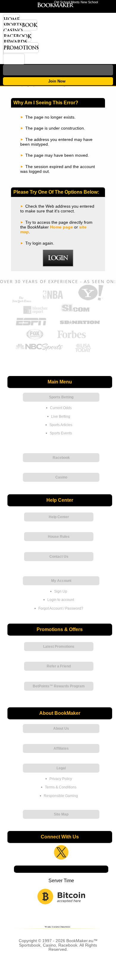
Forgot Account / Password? (60, 608)
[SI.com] (75, 313)
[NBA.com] (52, 300)
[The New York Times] (21, 301)
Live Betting (60, 416)
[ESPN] (31, 325)
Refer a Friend (59, 666)
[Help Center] (14, 59)
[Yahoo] (90, 300)
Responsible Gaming (61, 796)
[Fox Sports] (35, 338)
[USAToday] (84, 351)
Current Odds (61, 408)
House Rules (59, 537)
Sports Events (61, 433)
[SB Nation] (79, 325)
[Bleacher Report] (35, 313)
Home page (61, 227)
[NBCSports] (39, 351)
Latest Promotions (58, 646)
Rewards (15, 42)
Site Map (61, 814)
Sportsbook (20, 25)
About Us (61, 728)
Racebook (17, 36)
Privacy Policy (60, 779)
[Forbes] (71, 338)
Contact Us (58, 556)
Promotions (20, 48)
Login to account (60, 600)
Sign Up (60, 591)
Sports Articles (60, 425)
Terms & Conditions (60, 787)
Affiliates (61, 748)
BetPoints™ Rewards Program (59, 686)
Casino (12, 31)
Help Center (59, 517)
